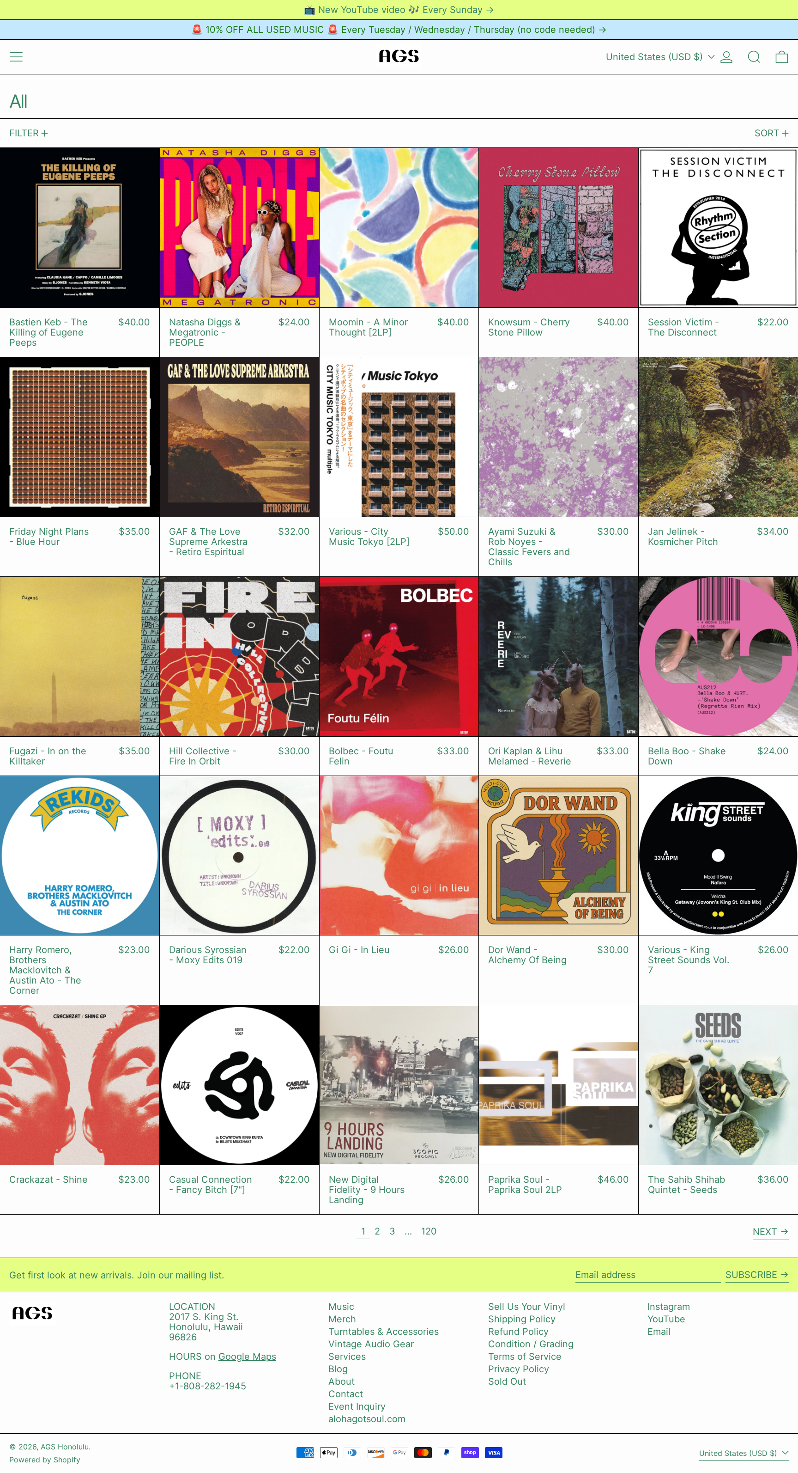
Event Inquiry (357, 1406)
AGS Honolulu (65, 1446)
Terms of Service (525, 1356)
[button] (754, 56)
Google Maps (247, 1356)
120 (431, 1231)
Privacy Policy (518, 1369)
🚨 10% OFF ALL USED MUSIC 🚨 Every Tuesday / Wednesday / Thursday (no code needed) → (399, 29)
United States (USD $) (656, 56)
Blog (338, 1369)
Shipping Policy (522, 1319)
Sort (767, 133)
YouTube (666, 1319)
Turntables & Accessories (383, 1331)
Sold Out (507, 1381)
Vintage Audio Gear (371, 1344)
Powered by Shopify (44, 1459)
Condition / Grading (531, 1344)
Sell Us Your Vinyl (526, 1306)
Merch (342, 1319)
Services (347, 1356)
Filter (24, 133)
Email (659, 1331)
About (341, 1381)
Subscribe (751, 1274)
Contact (345, 1394)
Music (341, 1306)
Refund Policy (518, 1331)
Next (765, 1231)
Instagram (668, 1307)
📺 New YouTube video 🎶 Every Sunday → (399, 9)
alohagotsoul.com (366, 1418)
